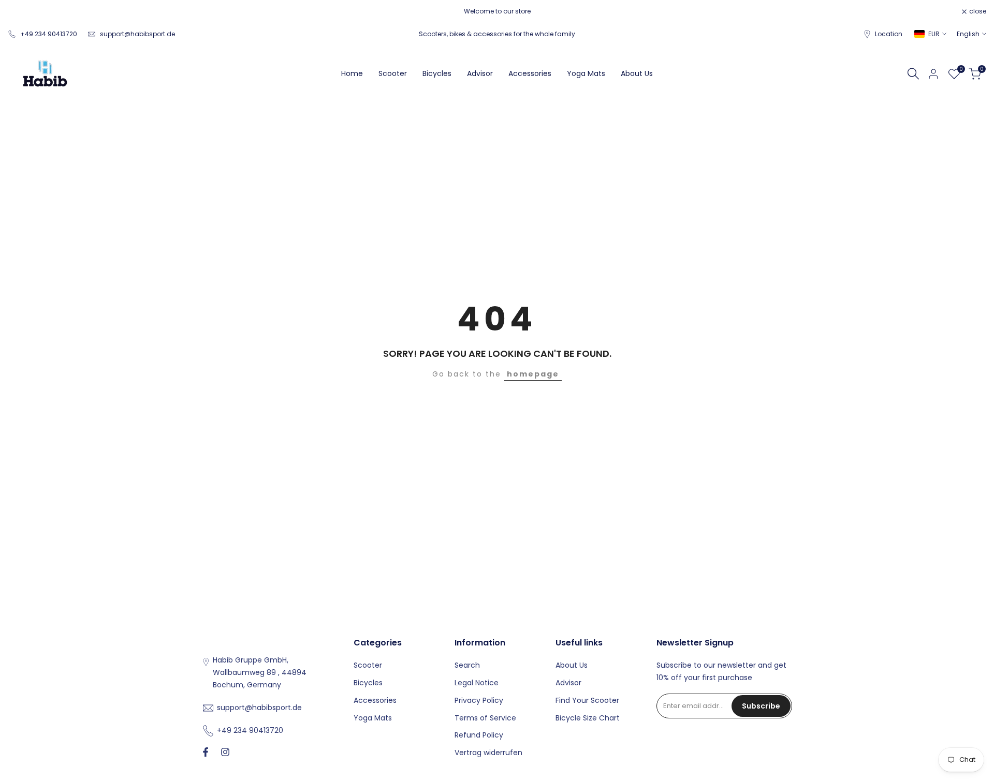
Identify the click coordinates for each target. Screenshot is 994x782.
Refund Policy (479, 735)
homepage (533, 374)
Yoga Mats (373, 718)
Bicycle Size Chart (588, 718)
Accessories (375, 700)
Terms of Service (485, 718)
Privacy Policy (479, 700)
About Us (572, 665)
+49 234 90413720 (48, 33)
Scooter (368, 665)
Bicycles (368, 683)
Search (467, 665)
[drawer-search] (913, 74)
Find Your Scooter (587, 700)
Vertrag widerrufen (488, 752)
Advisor (568, 683)
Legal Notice (477, 683)
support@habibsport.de (137, 33)
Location (888, 33)
